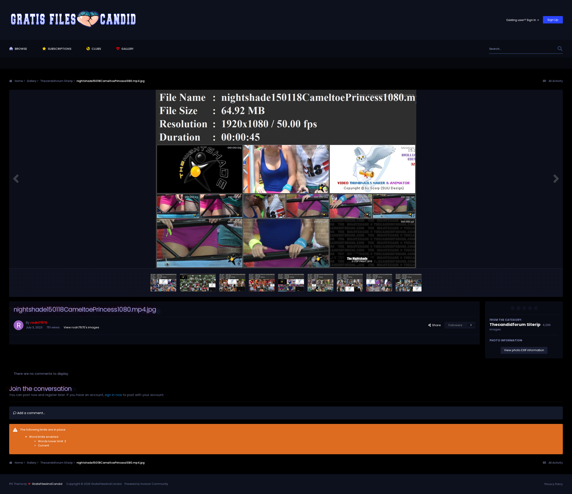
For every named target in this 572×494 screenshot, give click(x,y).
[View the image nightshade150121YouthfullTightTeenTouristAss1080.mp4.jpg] (163, 283)
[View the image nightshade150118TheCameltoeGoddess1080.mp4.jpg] (262, 283)
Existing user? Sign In (522, 20)
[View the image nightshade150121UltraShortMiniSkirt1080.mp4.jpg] (198, 283)
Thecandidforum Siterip (515, 324)
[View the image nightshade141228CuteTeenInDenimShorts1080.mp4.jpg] (408, 283)
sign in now (113, 395)
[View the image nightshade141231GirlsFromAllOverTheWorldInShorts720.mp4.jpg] (350, 283)
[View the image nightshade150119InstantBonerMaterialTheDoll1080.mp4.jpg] (232, 283)
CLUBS (96, 49)
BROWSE (20, 49)
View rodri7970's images (81, 327)
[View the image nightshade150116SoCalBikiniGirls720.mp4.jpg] (320, 283)
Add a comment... (30, 413)
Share (436, 325)
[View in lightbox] (286, 179)
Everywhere (543, 49)
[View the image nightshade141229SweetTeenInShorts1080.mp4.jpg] (379, 283)
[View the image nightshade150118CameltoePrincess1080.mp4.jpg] (291, 283)
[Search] (560, 49)
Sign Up (552, 20)
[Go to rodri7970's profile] (18, 325)
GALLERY (127, 49)
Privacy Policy (554, 484)
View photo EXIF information (524, 350)
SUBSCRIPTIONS (59, 49)
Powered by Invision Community (146, 484)
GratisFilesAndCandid (47, 484)
